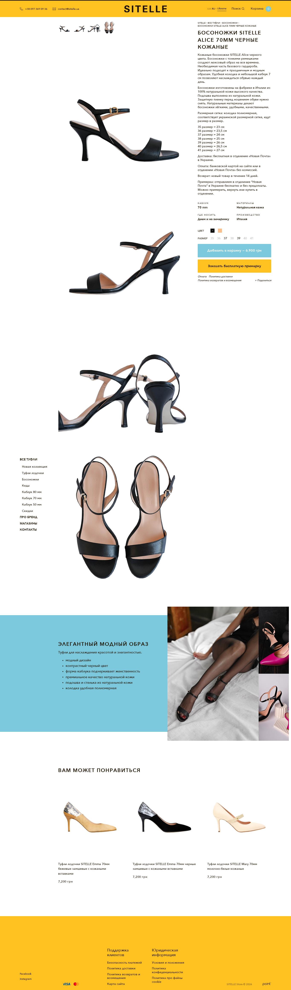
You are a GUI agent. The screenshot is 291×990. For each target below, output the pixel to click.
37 (225, 238)
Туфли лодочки (33, 473)
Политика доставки (121, 968)
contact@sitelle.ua (68, 8)
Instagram (26, 978)
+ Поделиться (263, 280)
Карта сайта (116, 984)
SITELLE (202, 22)
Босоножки (30, 479)
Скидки (27, 511)
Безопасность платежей (124, 963)
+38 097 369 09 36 (36, 8)
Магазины (28, 524)
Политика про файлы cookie (167, 980)
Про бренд (28, 517)
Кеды (26, 486)
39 (238, 238)
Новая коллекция (34, 467)
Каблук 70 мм (32, 498)
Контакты (28, 530)
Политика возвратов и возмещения (123, 976)
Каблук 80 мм (32, 492)
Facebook (25, 973)
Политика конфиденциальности (167, 970)
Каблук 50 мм (32, 505)
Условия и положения (168, 963)
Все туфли (28, 459)
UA (209, 8)
